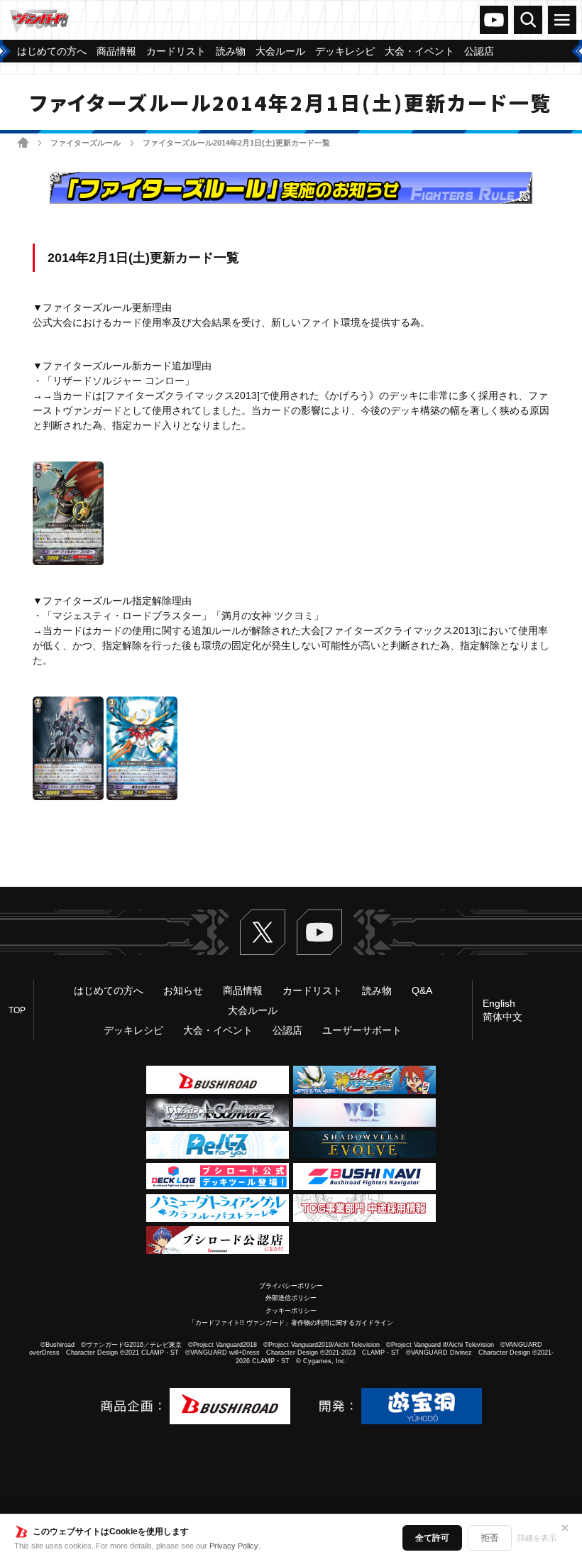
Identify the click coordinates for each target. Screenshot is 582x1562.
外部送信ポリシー (291, 1297)
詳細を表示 (536, 1538)
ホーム (23, 142)
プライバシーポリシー (291, 1285)
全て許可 (432, 1538)
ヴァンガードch (494, 20)
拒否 (489, 1538)
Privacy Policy (233, 1545)
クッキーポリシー (291, 1310)
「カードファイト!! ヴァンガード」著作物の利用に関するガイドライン (291, 1322)
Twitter (262, 932)
